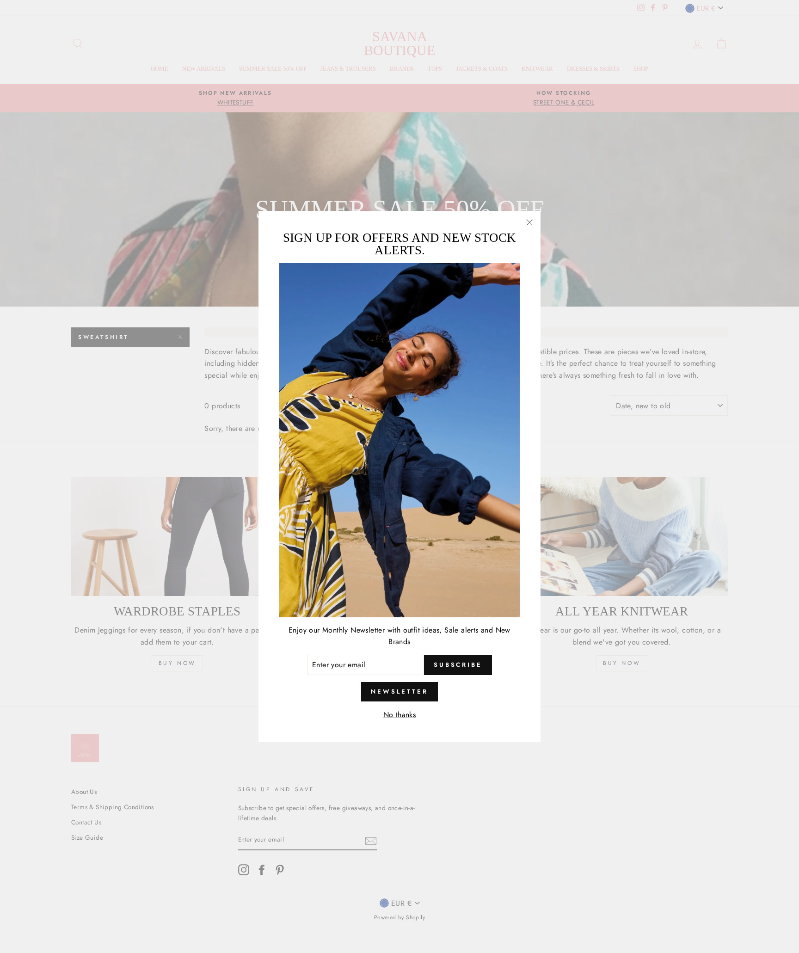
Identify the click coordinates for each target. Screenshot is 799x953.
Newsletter (399, 691)
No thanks (399, 714)
